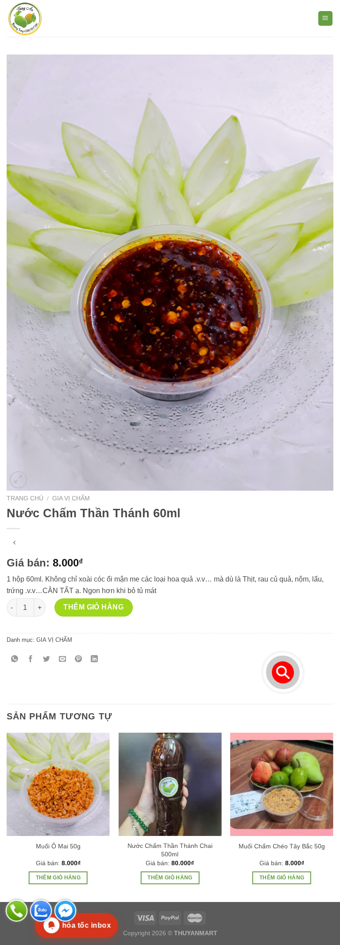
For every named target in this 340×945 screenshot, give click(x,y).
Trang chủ (25, 498)
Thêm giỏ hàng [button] (58, 877)
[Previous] (7, 816)
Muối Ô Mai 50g (58, 846)
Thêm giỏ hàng (93, 607)
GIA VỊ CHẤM (71, 498)
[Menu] (325, 18)
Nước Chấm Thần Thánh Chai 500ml (170, 850)
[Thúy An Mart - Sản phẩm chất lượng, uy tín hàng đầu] (51, 18)
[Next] (333, 816)
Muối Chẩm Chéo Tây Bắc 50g (282, 846)
